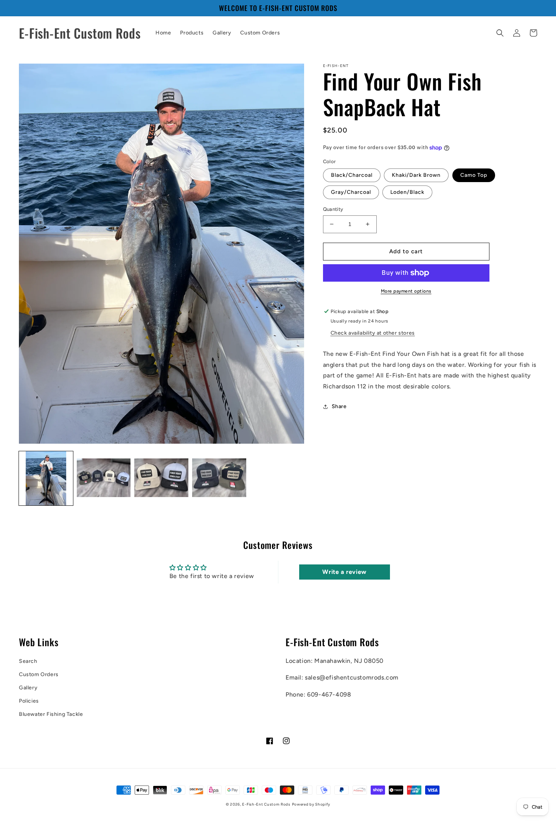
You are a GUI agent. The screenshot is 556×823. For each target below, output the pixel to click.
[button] (500, 33)
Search (28, 661)
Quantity (333, 209)
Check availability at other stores (373, 333)
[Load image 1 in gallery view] (46, 478)
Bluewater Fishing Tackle (51, 714)
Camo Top (473, 175)
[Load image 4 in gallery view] (219, 478)
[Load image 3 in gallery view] (161, 478)
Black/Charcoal (352, 175)
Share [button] (339, 406)
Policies (29, 701)
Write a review (344, 571)
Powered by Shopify (311, 804)
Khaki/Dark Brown (416, 175)
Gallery (28, 687)
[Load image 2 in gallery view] (104, 478)
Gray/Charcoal (351, 192)
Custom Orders (39, 674)
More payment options (406, 291)
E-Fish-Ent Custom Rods (266, 804)
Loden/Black (407, 192)
